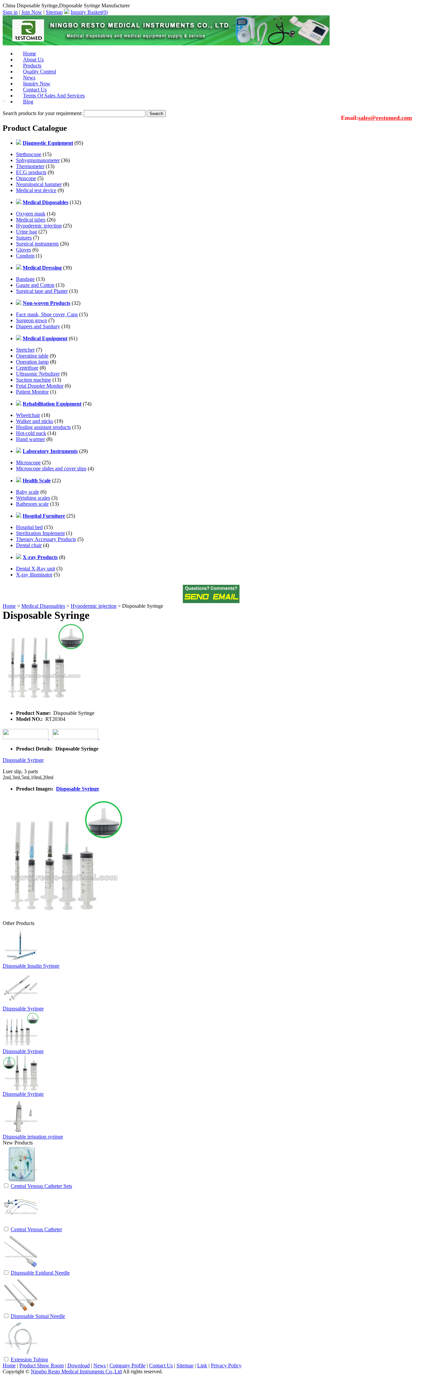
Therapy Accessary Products (46, 539)
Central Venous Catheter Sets (41, 1186)
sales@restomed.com (385, 117)
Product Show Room (41, 1365)
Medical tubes (30, 219)
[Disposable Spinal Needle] (21, 1311)
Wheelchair (28, 415)
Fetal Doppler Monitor (39, 386)
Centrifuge (27, 368)
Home (9, 606)
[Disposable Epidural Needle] (21, 1267)
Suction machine (33, 380)
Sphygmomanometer (38, 160)
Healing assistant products (43, 427)
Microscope (28, 462)
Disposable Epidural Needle (40, 1273)
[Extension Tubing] (21, 1354)
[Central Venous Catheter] (21, 1224)
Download (78, 1365)
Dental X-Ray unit (35, 568)
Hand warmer (30, 439)
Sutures (24, 238)
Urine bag (26, 232)
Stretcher (25, 350)
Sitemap (54, 12)
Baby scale (27, 492)
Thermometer (30, 166)
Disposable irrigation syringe (33, 1136)
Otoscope (26, 178)
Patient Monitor (32, 392)
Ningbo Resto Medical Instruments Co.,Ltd (76, 1371)
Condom (25, 256)
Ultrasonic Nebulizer (38, 374)
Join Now (31, 12)
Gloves (23, 250)
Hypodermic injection (39, 225)
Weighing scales (33, 498)
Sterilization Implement (40, 533)
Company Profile (127, 1365)
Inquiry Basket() (89, 12)
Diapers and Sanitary (38, 326)
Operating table (32, 356)
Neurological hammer (39, 184)
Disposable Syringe (23, 760)
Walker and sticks (34, 421)
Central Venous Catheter (36, 1229)
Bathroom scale (32, 504)
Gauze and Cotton (35, 285)
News (99, 1365)
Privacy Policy (226, 1365)
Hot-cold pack (31, 433)
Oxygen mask (30, 213)
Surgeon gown (31, 320)
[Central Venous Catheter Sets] (21, 1181)
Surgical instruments (37, 244)
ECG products (31, 172)
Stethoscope (28, 154)
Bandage (25, 279)
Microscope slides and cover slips (51, 468)
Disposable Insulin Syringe (31, 966)
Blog (28, 101)
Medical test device (36, 190)
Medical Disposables (43, 606)
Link (202, 1365)
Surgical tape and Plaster (42, 291)
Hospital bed (29, 527)
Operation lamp (32, 362)
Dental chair (29, 545)
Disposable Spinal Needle (38, 1316)
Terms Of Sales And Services (54, 95)
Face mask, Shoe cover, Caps (47, 314)
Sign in (10, 12)
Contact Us (161, 1365)
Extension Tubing (29, 1359)
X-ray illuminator (34, 574)
